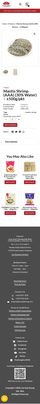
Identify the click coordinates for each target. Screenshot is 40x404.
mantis (28, 112)
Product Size (9, 104)
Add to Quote (10, 182)
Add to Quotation (10, 125)
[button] (20, 4)
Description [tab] (11, 141)
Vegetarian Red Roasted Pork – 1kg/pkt (10, 176)
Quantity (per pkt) (11, 116)
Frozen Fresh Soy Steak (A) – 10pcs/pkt (30, 176)
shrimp (33, 112)
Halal (5, 114)
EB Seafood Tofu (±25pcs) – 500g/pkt (30, 208)
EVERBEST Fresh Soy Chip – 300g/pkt (10, 208)
